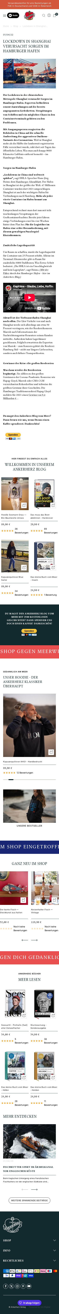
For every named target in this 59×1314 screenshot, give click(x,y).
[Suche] (43, 15)
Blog (16, 26)
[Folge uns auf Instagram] (17, 1286)
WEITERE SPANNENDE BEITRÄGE (29, 1200)
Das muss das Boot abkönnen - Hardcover (42, 516)
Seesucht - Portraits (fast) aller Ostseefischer (14, 1026)
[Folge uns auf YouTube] (29, 1286)
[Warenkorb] (54, 15)
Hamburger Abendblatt (28, 182)
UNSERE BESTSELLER (29, 825)
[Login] (49, 15)
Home (6, 26)
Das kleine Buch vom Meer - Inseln (44, 578)
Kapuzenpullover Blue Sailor (12, 578)
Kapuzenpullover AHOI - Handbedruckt (22, 761)
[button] (25, 940)
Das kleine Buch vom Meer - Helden (44, 1088)
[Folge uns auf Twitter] (11, 1286)
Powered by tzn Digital (39, 1307)
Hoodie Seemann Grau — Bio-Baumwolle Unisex (13, 516)
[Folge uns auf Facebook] (5, 1286)
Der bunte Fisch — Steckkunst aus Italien (11, 911)
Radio (15, 15)
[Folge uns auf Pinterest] (23, 1286)
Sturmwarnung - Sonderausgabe (39, 1026)
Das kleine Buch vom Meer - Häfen (14, 1088)
